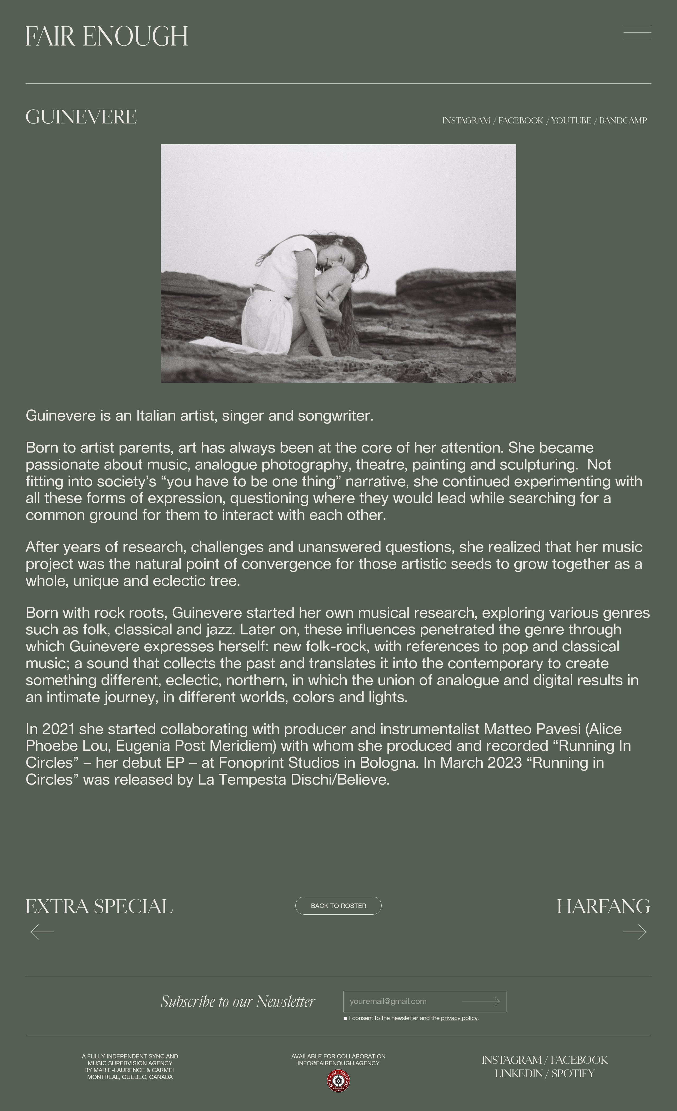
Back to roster (338, 906)
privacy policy (459, 1018)
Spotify (573, 1073)
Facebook (521, 121)
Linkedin (519, 1073)
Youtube (572, 121)
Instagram (467, 121)
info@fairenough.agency (338, 1063)
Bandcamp (623, 121)
